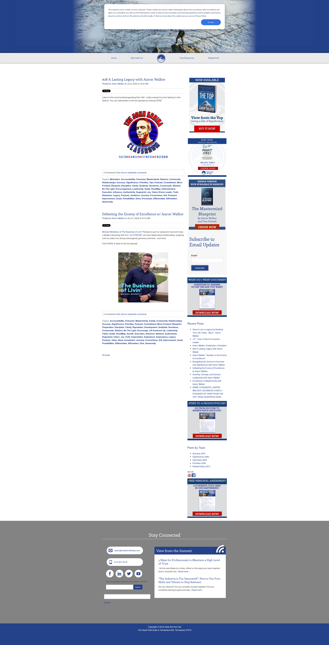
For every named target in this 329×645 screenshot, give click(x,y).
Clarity (135, 185)
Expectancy (162, 336)
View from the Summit (174, 550)
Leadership (137, 188)
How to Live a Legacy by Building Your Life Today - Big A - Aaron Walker (208, 332)
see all (190, 471)
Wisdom (177, 185)
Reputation (137, 327)
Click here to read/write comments (131, 172)
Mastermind (213, 57)
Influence (117, 192)
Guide (147, 188)
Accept (211, 22)
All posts (106, 354)
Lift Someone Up (157, 330)
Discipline (126, 185)
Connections (156, 195)
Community (174, 179)
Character (141, 179)
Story (138, 198)
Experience (149, 336)
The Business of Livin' (132, 231)
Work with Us (137, 57)
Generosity (107, 201)
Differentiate (159, 198)
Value (114, 340)
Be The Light (108, 188)
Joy (149, 192)
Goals (119, 198)
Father (105, 333)
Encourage (142, 330)
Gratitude (143, 185)
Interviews (200, 459)
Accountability (128, 179)
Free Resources (187, 57)
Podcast (158, 182)
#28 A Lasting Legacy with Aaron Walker (133, 79)
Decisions (154, 185)
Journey (145, 195)
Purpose (125, 195)
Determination (168, 188)
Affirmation (171, 198)
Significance (132, 182)
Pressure (172, 195)
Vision (116, 336)
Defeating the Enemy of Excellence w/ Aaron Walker (143, 214)
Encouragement (123, 188)
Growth (130, 333)
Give (142, 343)
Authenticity (129, 192)
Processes (147, 198)
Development (150, 327)
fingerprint (141, 192)
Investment (129, 340)
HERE (159, 100)
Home (114, 57)
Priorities (143, 182)
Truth (175, 192)
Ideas (120, 340)
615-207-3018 (120, 562)
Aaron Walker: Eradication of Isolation (210, 345)
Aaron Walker (118, 83)
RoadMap (156, 188)
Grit (165, 195)
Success (121, 182)
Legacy (116, 195)
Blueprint (115, 185)
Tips (151, 182)
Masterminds (153, 179)
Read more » (184, 571)
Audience (135, 195)
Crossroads (166, 185)
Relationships (109, 182)
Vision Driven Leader (162, 192)
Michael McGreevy (110, 231)
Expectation (137, 336)
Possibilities (129, 198)
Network (160, 333)
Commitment (170, 182)
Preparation (108, 327)
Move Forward (164, 323)
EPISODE (137, 235)
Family (152, 320)
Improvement (108, 198)
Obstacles (107, 195)
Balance (164, 179)
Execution (107, 192)
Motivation (115, 179)
